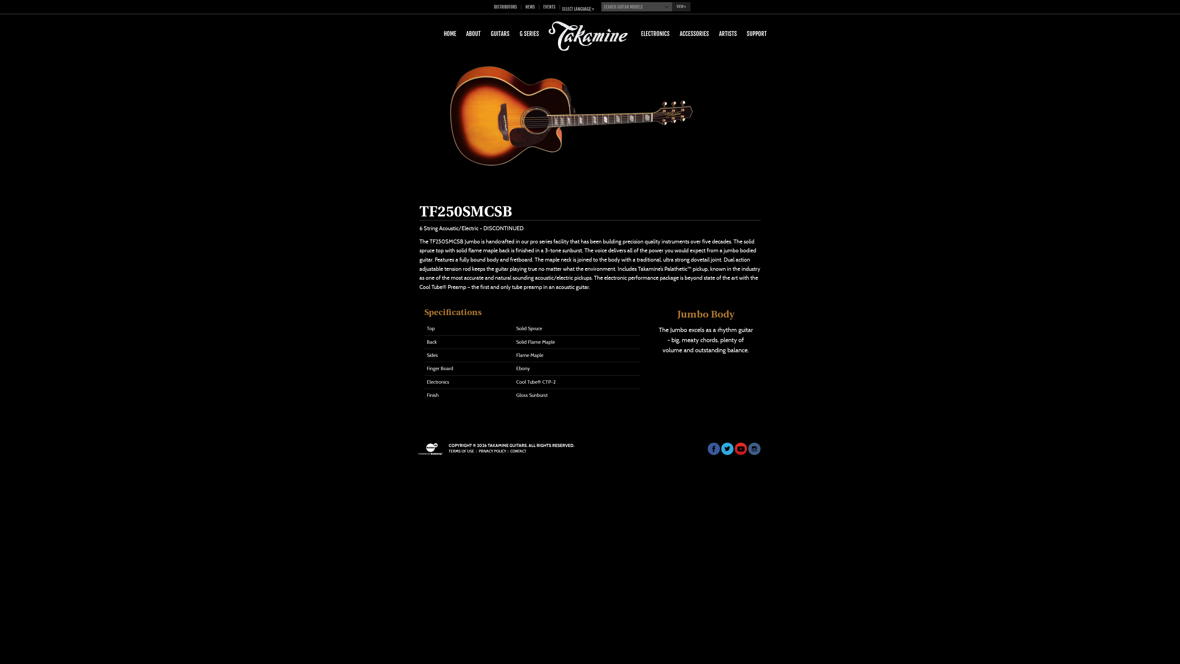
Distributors (505, 7)
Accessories (694, 34)
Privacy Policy (492, 451)
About (473, 34)
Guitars (500, 34)
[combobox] (636, 6)
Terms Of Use (461, 451)
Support (757, 34)
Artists (728, 34)
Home (450, 34)
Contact (518, 451)
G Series (529, 34)
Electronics (655, 34)
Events (549, 7)
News (530, 7)
